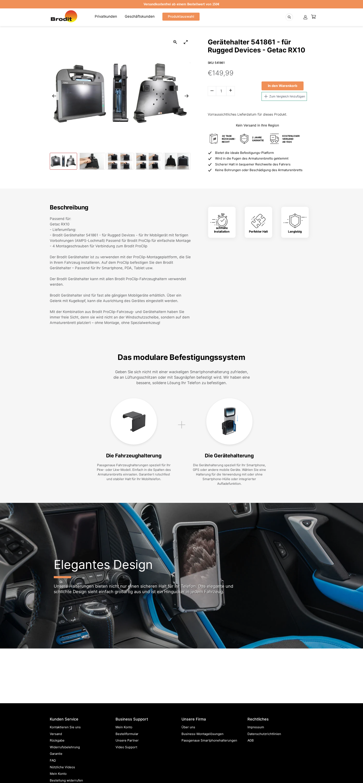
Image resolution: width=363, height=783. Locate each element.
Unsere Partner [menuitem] (127, 740)
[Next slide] (186, 96)
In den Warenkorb (282, 86)
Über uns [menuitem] (188, 727)
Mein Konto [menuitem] (58, 774)
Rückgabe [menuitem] (57, 740)
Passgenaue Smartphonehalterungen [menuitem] (209, 740)
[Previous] (10, 632)
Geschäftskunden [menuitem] (140, 16)
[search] (289, 17)
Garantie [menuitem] (56, 754)
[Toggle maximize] (185, 42)
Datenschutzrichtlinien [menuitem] (264, 734)
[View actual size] (175, 42)
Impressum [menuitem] (255, 727)
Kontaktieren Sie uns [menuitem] (65, 727)
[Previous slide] (54, 96)
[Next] (353, 632)
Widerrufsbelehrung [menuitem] (65, 747)
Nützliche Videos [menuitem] (62, 767)
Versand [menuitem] (56, 734)
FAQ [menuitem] (53, 760)
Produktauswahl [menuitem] (181, 16)
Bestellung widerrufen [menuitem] (66, 780)
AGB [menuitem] (250, 740)
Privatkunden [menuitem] (106, 16)
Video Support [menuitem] (126, 747)
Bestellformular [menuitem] (127, 734)
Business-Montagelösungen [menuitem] (203, 734)
